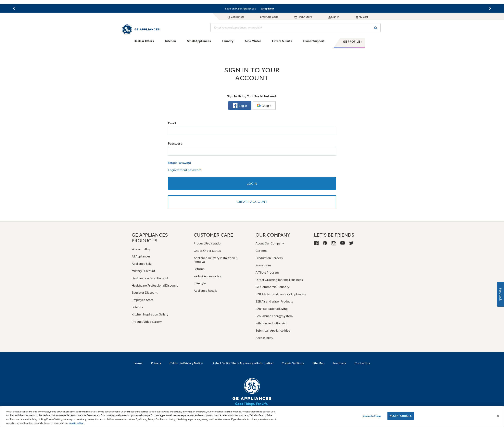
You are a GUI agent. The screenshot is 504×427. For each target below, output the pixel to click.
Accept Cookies (401, 415)
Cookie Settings (372, 415)
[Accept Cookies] (497, 416)
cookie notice (76, 422)
